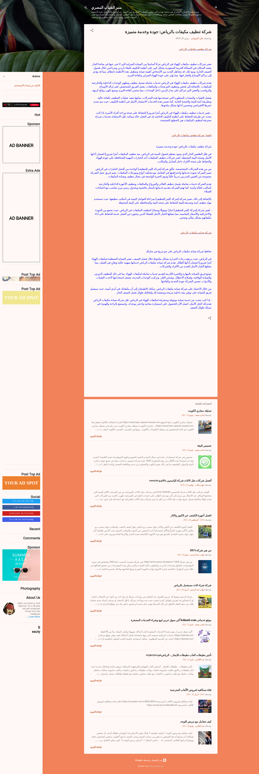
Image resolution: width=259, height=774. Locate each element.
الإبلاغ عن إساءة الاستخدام (27, 85)
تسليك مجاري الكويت (199, 410)
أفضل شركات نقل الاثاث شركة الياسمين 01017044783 (180, 480)
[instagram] (34, 623)
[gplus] (20, 623)
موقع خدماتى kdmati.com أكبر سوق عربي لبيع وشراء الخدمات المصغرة (171, 620)
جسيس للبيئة (204, 445)
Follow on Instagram (21, 519)
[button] (92, 31)
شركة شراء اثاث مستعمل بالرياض (192, 585)
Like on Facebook (23, 507)
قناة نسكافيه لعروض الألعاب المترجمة (190, 690)
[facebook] (5, 623)
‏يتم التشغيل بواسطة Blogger (149, 760)
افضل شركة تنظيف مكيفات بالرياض (191, 135)
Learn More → (33, 616)
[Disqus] (21, 346)
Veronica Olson (143, 766)
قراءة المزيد (95, 436)
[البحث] (86, 8)
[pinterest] (5, 630)
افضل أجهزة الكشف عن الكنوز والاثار (191, 515)
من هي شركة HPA (200, 550)
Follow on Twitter (23, 501)
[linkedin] (27, 623)
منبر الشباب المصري (106, 7)
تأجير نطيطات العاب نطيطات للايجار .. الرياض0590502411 (178, 655)
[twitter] (13, 623)
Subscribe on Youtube (21, 513)
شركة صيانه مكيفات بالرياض (195, 232)
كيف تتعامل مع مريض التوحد (195, 721)
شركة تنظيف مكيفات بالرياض (195, 49)
